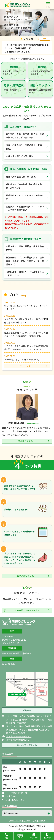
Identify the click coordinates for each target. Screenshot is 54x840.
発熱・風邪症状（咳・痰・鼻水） (21, 176)
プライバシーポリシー (19, 820)
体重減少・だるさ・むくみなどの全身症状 (25, 197)
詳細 (45, 38)
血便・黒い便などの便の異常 (19, 156)
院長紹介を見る (25, 441)
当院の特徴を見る (25, 576)
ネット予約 (33, 838)
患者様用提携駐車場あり (17, 739)
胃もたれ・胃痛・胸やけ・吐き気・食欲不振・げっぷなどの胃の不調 (25, 135)
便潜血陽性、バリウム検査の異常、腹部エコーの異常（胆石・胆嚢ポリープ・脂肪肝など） (25, 261)
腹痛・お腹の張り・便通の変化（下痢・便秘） (25, 146)
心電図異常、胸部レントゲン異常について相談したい (25, 273)
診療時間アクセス (20, 836)
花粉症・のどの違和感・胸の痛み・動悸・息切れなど (24, 186)
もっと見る (25, 366)
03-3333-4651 (8, 663)
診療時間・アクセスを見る (27, 610)
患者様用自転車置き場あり (18, 736)
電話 (6, 838)
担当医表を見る (11, 813)
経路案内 (27, 710)
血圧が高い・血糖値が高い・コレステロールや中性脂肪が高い (25, 208)
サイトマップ (39, 820)
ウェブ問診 (47, 838)
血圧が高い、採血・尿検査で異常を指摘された (25, 248)
